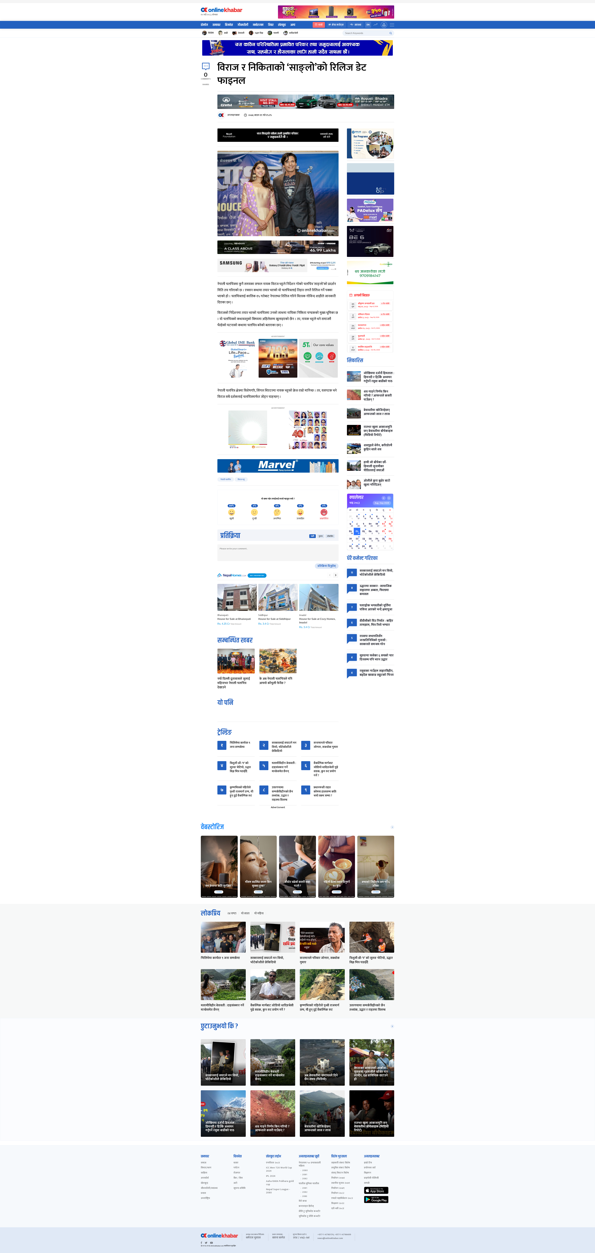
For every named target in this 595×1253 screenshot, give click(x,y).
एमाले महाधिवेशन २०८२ (342, 1198)
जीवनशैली (243, 24)
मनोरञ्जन (258, 24)
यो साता (245, 913)
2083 (304, 1196)
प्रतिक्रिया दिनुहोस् (327, 566)
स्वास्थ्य (358, 25)
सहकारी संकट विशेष (340, 1163)
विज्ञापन (367, 1173)
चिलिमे (211, 33)
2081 (304, 1174)
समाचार (216, 24)
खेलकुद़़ (204, 1183)
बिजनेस (229, 24)
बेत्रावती (241, 33)
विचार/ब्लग (206, 1167)
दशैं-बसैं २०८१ (337, 1208)
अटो (235, 1183)
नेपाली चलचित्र (225, 479)
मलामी (276, 33)
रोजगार (237, 1173)
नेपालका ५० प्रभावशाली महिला (310, 1164)
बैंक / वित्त (238, 1178)
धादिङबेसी (293, 33)
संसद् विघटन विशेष (340, 1173)
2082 (304, 1178)
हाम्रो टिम (368, 1163)
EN (368, 25)
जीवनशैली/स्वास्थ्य (209, 1188)
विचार (270, 24)
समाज (203, 1163)
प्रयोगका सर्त (369, 1167)
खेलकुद (282, 24)
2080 (305, 1170)
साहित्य (204, 1173)
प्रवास (203, 1193)
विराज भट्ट (241, 479)
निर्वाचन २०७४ (338, 1178)
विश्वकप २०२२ (337, 1203)
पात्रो (320, 25)
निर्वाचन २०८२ (337, 1193)
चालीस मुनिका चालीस (309, 1183)
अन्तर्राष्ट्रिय (205, 1198)
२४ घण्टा (231, 913)
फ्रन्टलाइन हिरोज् (306, 1206)
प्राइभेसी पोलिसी (371, 1178)
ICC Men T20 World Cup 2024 (279, 1169)
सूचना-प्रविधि (239, 1188)
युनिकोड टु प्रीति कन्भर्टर (309, 1216)
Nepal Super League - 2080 (278, 1191)
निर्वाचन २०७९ (337, 1188)
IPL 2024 (270, 1176)
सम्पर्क (367, 1183)
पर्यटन (236, 1167)
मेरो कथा (303, 1201)
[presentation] (329, 575)
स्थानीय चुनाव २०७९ (340, 1183)
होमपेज (204, 24)
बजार (236, 1163)
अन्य (292, 24)
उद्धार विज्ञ (259, 33)
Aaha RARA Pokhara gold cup (280, 1183)
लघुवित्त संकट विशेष (340, 1167)
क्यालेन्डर (356, 497)
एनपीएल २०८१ (273, 1163)
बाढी (226, 33)
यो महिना (259, 913)
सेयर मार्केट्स (338, 25)
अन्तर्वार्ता (205, 1178)
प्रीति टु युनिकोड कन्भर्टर (309, 1211)
